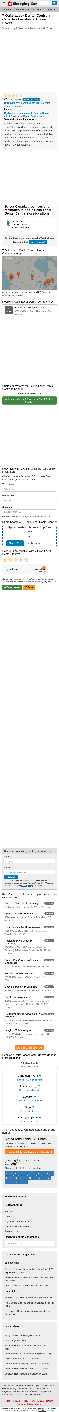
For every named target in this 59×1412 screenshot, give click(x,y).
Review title (8, 495)
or (29, 531)
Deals (51, 9)
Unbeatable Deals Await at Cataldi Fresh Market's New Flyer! (29, 1279)
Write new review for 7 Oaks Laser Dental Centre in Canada (29, 400)
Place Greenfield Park (22, 1358)
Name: (7, 856)
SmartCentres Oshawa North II (26, 1368)
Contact (40, 1400)
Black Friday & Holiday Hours (20, 1400)
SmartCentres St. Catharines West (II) (27, 1347)
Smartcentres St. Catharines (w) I (28, 1353)
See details (50, 1410)
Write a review (30, 99)
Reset (30, 587)
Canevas (15, 1340)
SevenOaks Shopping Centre (19, 119)
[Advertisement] (29, 60)
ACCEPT (42, 1410)
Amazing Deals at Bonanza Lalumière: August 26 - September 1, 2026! (29, 1270)
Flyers (37, 9)
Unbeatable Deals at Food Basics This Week (27, 1285)
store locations (29, 1065)
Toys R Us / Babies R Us (17, 1221)
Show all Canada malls (28, 1047)
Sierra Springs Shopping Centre (27, 1363)
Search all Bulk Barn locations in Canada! (28, 1151)
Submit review (13, 587)
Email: (7, 867)
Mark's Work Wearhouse (17, 1226)
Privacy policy (27, 885)
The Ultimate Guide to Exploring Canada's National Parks (29, 1304)
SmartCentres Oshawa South (26, 1373)
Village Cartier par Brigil (23, 1335)
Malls (7, 9)
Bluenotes (9, 1211)
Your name (8, 484)
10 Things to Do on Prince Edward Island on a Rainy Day (27, 1312)
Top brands (22, 9)
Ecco (7, 1216)
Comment (7, 507)
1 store (7, 109)
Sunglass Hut (11, 1231)
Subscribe (12, 877)
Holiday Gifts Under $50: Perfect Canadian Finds (28, 1297)
